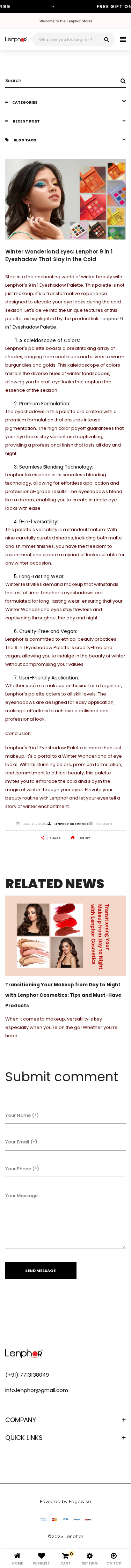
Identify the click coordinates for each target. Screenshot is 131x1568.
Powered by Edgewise (65, 1501)
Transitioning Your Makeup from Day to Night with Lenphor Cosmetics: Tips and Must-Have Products (63, 995)
